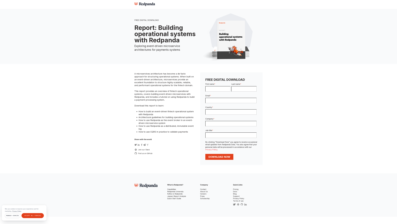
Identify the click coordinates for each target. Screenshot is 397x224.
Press (202, 196)
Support (236, 196)
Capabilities (171, 189)
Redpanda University (175, 192)
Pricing (235, 189)
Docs (235, 192)
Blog (235, 194)
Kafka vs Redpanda (174, 194)
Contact (203, 189)
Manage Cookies (12, 215)
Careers (203, 194)
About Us (204, 192)
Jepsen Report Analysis (176, 196)
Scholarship (205, 198)
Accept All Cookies (33, 215)
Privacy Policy (211, 150)
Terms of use (238, 201)
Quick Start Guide (174, 198)
